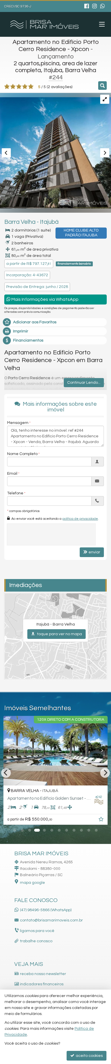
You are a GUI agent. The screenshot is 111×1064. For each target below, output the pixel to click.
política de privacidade (80, 519)
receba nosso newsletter (43, 974)
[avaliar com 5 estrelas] (31, 87)
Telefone (15, 493)
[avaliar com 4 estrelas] (25, 87)
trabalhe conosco (36, 941)
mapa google (32, 883)
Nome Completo (22, 454)
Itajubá (49, 222)
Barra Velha (20, 222)
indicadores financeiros (41, 984)
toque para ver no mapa (59, 634)
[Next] (100, 750)
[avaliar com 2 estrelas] (13, 87)
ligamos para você (37, 931)
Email (12, 474)
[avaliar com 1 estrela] (7, 87)
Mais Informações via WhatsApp (45, 299)
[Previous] (11, 750)
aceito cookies (89, 1056)
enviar (94, 552)
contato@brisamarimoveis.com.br (51, 920)
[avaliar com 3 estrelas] (19, 87)
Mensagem (17, 423)
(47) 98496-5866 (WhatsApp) (45, 910)
